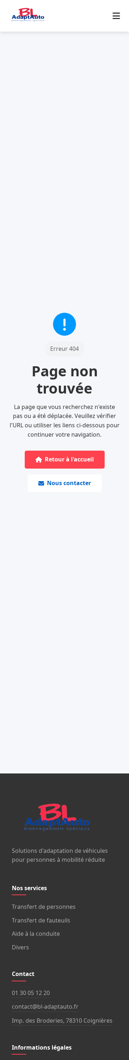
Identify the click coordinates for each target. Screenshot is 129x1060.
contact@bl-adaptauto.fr (45, 1006)
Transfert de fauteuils (41, 920)
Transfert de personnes (44, 907)
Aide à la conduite (36, 934)
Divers (20, 947)
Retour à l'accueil (69, 459)
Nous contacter (69, 483)
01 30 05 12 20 (31, 993)
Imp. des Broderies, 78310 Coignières (62, 1020)
